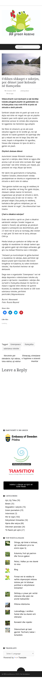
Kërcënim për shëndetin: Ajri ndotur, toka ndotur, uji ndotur (11, 358)
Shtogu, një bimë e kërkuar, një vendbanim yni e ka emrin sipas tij (25, 545)
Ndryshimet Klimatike (14, 520)
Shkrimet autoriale (13, 526)
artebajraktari (24, 91)
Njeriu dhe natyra (12, 523)
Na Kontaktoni (25, 674)
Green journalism (12, 510)
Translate (22, 657)
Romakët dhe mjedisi (23, 622)
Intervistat (9, 513)
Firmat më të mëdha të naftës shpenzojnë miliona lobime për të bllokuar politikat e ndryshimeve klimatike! (25, 582)
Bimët (7, 503)
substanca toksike (11, 348)
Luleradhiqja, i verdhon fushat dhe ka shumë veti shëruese (25, 614)
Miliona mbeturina (22, 604)
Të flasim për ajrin (13, 530)
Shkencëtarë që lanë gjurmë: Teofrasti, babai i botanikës (24, 632)
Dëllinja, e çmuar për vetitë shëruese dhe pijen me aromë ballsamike (25, 596)
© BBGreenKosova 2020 (10, 674)
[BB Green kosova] (21, 23)
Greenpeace (15, 344)
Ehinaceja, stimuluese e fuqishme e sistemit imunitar (31, 358)
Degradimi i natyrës (13, 507)
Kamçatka (29, 344)
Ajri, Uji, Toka (10, 500)
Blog (16, 569)
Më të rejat (9, 94)
